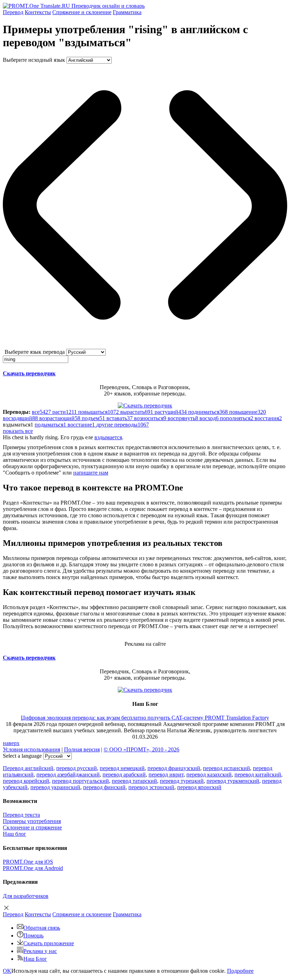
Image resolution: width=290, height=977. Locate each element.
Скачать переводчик (29, 373)
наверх (11, 743)
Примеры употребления (32, 821)
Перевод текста (21, 815)
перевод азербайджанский (68, 775)
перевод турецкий (182, 781)
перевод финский (104, 787)
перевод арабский (124, 775)
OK (7, 971)
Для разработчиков (25, 896)
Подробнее (240, 971)
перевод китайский (257, 775)
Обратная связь (41, 928)
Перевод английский (28, 768)
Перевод (13, 12)
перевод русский (76, 768)
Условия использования (31, 749)
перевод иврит (166, 775)
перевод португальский (80, 781)
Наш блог (14, 834)
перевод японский (199, 787)
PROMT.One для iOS (28, 862)
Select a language (22, 756)
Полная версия (82, 749)
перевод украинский (55, 787)
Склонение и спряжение (32, 827)
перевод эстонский (151, 787)
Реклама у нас (40, 951)
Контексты (38, 12)
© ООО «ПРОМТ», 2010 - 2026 (141, 749)
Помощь (33, 936)
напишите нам (90, 473)
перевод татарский (134, 781)
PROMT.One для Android (33, 868)
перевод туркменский (233, 781)
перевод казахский (209, 775)
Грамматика (127, 12)
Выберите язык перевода (35, 352)
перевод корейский (26, 781)
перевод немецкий (122, 768)
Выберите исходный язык (34, 60)
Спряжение (81, 12)
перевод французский (173, 768)
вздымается (108, 437)
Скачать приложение (48, 943)
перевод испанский (226, 768)
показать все (18, 431)
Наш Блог (35, 959)
